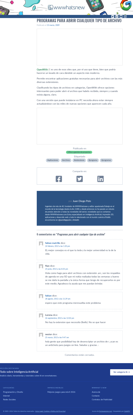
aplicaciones (53, 160)
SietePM (127, 411)
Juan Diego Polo (82, 201)
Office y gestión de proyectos (79, 152)
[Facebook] (116, 16)
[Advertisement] (79, 47)
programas (106, 160)
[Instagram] (125, 16)
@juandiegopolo (64, 220)
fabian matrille (52, 243)
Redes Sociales (9, 400)
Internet (6, 396)
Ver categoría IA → (121, 372)
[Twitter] (112, 16)
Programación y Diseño (13, 392)
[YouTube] (121, 16)
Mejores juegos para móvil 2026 (61, 392)
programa (93, 160)
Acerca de (96, 392)
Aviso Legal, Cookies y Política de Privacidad (50, 411)
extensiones (79, 160)
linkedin (76, 220)
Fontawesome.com (105, 411)
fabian (48, 296)
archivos (66, 160)
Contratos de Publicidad (102, 400)
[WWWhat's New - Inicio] (66, 7)
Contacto (96, 396)
